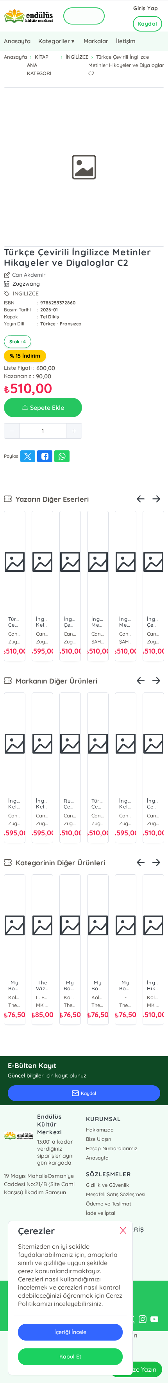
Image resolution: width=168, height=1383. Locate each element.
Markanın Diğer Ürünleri (54, 681)
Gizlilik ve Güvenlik (107, 1185)
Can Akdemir (29, 275)
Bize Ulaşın (98, 1139)
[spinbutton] (43, 431)
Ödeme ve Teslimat (108, 1203)
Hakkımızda (100, 1129)
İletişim (126, 41)
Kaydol (147, 23)
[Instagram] (142, 1319)
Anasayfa (17, 41)
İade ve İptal (100, 1213)
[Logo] (28, 16)
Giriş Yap (145, 8)
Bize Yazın (141, 1369)
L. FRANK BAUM (42, 997)
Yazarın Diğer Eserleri (50, 499)
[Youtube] (154, 1319)
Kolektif (14, 997)
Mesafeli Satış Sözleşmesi (115, 1194)
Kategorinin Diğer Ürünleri (58, 862)
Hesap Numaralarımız (111, 1148)
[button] (12, 431)
